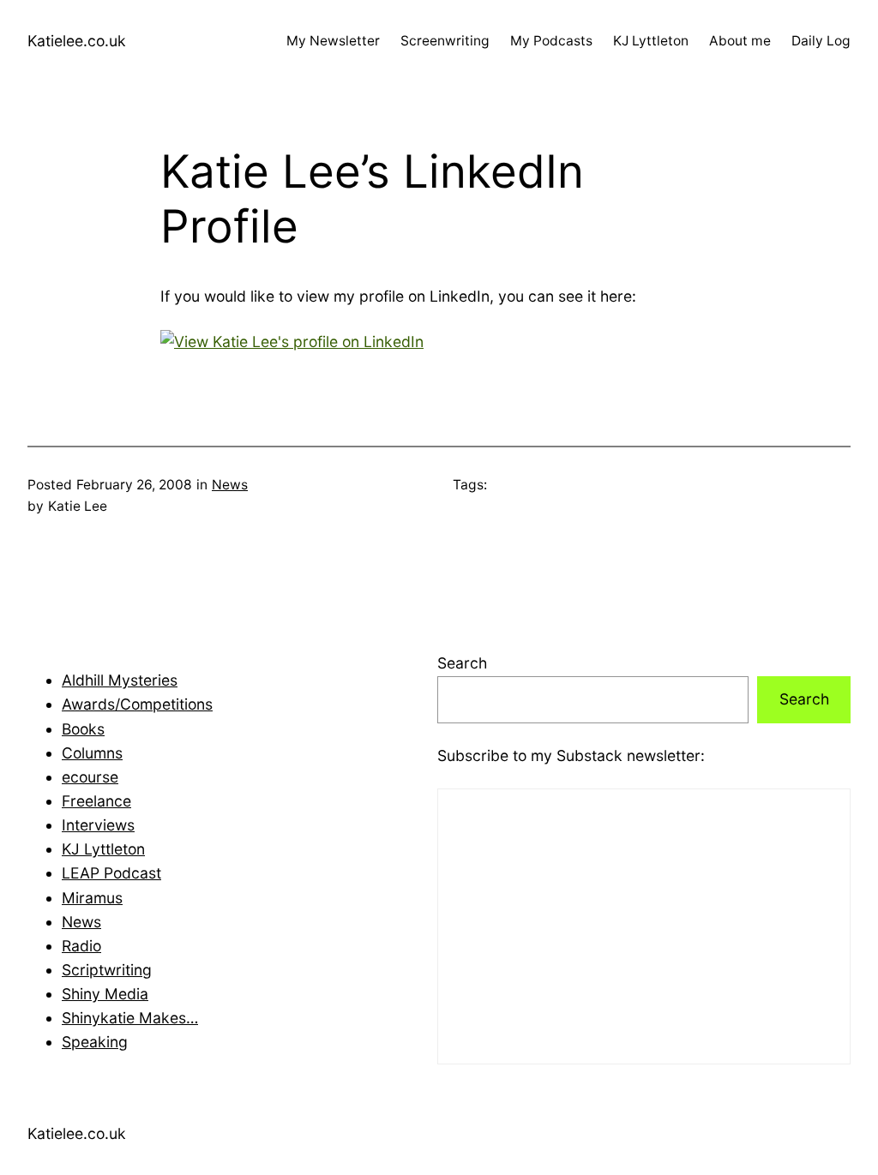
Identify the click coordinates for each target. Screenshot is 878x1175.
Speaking (95, 1042)
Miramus (92, 898)
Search (462, 663)
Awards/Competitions (137, 704)
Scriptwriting (107, 970)
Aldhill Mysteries (119, 680)
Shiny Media (105, 994)
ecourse (90, 777)
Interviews (98, 825)
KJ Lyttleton (103, 849)
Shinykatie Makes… (130, 1018)
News (230, 485)
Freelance (96, 801)
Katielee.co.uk (76, 41)
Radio (81, 946)
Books (83, 729)
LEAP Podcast (111, 873)
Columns (92, 753)
